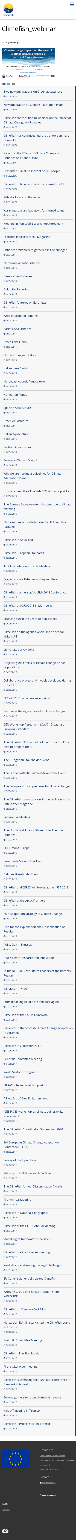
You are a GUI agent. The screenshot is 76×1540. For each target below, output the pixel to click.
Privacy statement (48, 1495)
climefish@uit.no (48, 1483)
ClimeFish (6, 1510)
